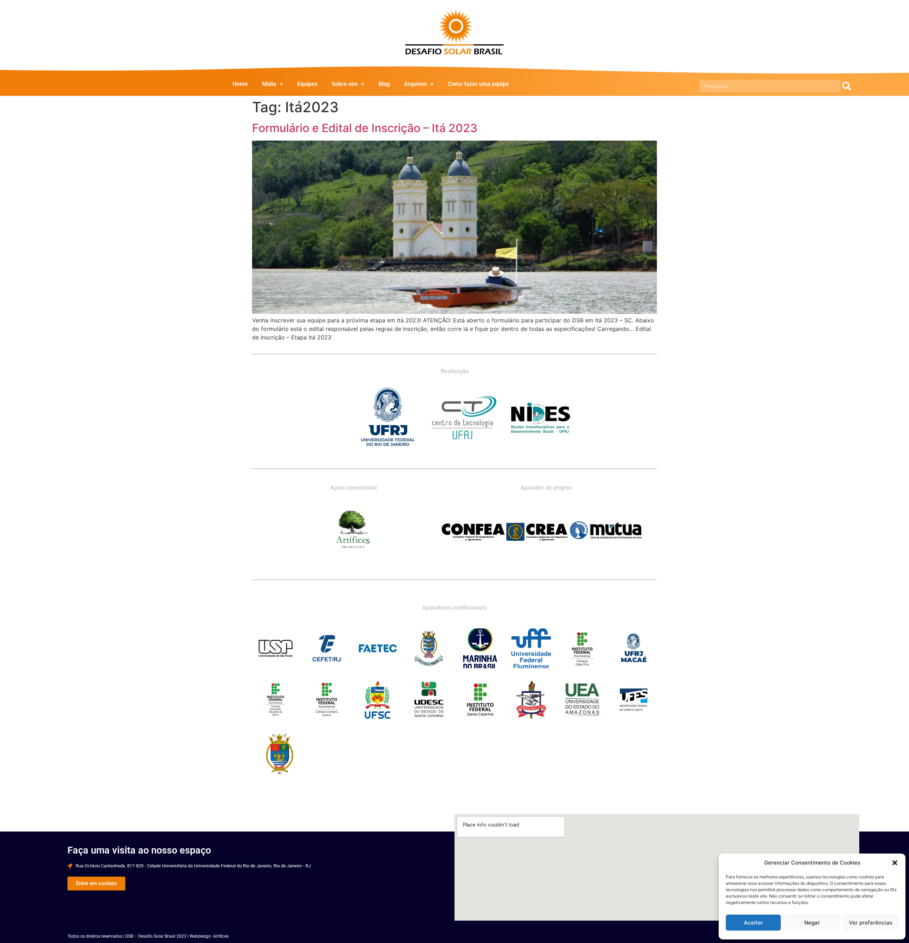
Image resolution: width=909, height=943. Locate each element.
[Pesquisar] (846, 86)
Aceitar (753, 922)
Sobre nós (345, 84)
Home (240, 84)
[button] (894, 862)
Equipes (307, 84)
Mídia (269, 84)
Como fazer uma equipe (478, 84)
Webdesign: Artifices (209, 936)
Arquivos (415, 84)
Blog (384, 84)
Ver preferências (870, 922)
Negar (812, 922)
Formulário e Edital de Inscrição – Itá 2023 (365, 128)
